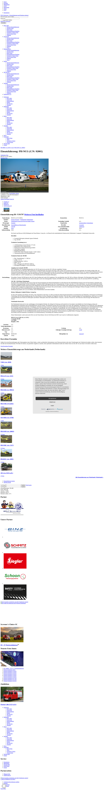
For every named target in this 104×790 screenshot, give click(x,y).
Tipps (8, 139)
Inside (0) (6, 203)
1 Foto (2, 365)
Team (5, 8)
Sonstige (6, 83)
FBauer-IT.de (7, 774)
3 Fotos (2, 379)
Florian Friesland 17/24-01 (10, 671)
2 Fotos (2, 476)
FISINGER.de (7, 775)
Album (17, 193)
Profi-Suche (29, 485)
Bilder (13, 193)
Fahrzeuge (6, 97)
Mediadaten (7, 4)
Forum (5, 145)
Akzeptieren (52, 398)
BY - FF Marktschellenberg (9, 645)
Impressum (6, 7)
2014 (12, 228)
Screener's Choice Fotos (12, 32)
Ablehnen (52, 402)
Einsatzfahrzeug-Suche (9, 481)
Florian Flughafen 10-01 (9, 670)
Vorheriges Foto (4, 155)
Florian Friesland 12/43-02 (10, 681)
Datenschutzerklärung (54, 411)
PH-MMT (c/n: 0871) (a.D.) (7, 147)
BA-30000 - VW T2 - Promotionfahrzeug (14, 668)
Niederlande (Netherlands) (26, 219)
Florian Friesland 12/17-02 (10, 678)
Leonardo (81, 225)
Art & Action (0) (8, 206)
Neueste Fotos (10, 28)
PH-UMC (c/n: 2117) (7, 445)
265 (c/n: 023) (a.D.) (7, 473)
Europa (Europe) (15, 219)
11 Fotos (3, 448)
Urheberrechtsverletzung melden (11, 782)
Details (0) (6, 204)
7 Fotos (2, 393)
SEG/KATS (6, 72)
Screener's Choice (11, 141)
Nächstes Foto (4, 158)
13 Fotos (3, 434)
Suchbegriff (3, 485)
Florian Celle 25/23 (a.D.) (8, 704)
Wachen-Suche (7, 482)
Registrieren (6, 12)
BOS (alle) (6, 25)
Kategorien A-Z (7, 94)
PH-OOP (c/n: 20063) (19, 147)
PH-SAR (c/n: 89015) (7, 390)
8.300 (80, 330)
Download (6, 199)
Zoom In (12, 199)
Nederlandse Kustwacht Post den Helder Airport (22, 221)
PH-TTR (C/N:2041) (7, 404)
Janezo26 (81, 333)
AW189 (13, 226)
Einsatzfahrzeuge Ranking (13, 31)
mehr (52, 405)
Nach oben (3, 788)
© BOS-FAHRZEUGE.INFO (8, 779)
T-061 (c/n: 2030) (6, 362)
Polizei (5, 61)
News (8, 47)
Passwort (3, 18)
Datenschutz (7, 784)
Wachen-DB (7, 143)
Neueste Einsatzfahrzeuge (13, 27)
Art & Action (10, 142)
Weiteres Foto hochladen (34, 214)
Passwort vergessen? (6, 21)
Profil (10, 193)
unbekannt (81, 226)
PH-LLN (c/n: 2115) (7, 376)
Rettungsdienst (7, 49)
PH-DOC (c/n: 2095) (7, 459)
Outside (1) (6, 201)
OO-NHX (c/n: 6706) (7, 417)
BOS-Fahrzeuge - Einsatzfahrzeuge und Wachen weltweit (14, 15)
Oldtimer (9, 35)
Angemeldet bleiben (7, 20)
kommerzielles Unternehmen (86, 223)
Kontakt (6, 3)
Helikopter (6, 106)
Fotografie (6, 136)
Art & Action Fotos (11, 34)
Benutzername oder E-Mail (7, 16)
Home (5, 2)
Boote (5, 116)
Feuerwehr (6, 36)
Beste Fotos (9, 29)
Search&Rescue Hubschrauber (18, 225)
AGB (5, 6)
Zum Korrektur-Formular (7, 346)
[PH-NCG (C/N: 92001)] (6, 211)
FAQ (5, 10)
